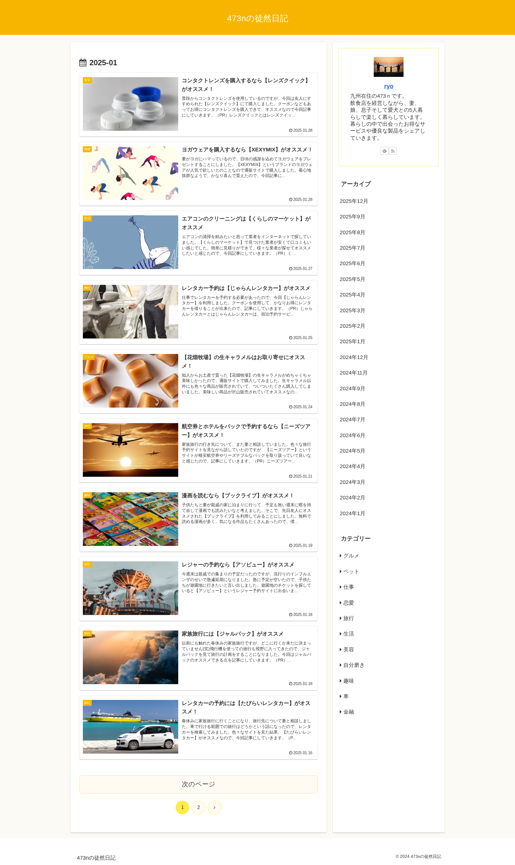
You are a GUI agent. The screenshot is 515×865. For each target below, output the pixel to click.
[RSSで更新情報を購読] (393, 151)
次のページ (198, 784)
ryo (388, 86)
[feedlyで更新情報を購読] (384, 151)
